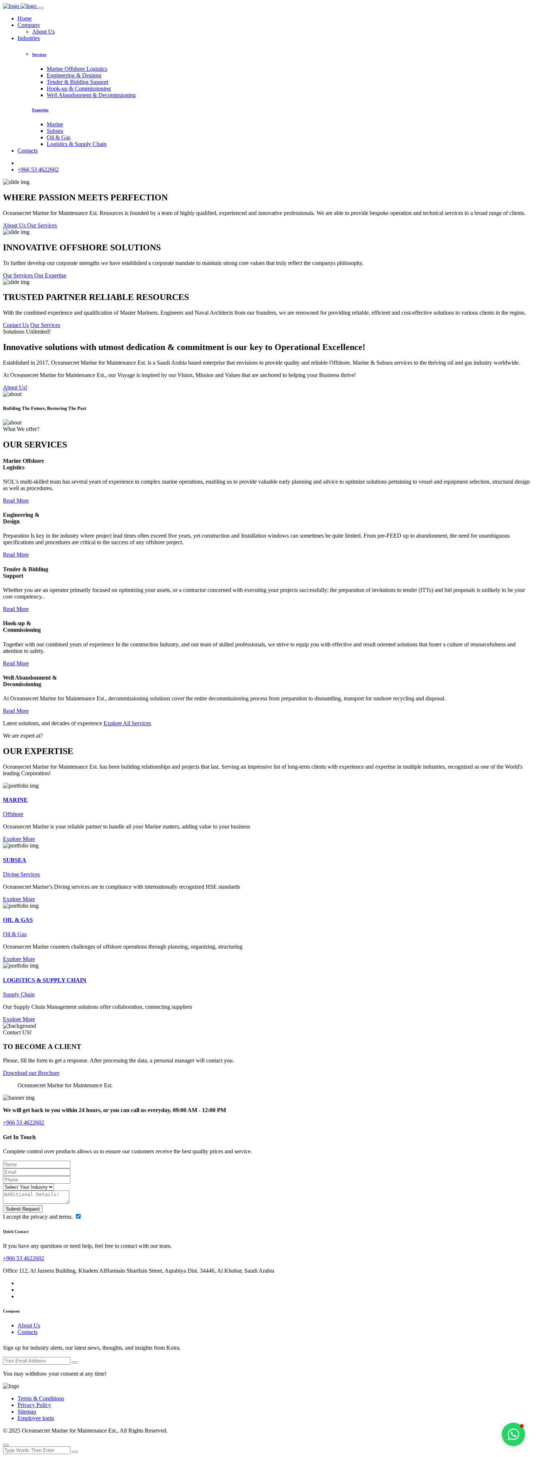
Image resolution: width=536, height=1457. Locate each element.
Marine (55, 124)
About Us (43, 31)
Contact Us (16, 325)
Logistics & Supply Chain (76, 144)
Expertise (40, 110)
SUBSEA (14, 860)
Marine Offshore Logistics (77, 69)
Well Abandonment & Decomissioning (91, 95)
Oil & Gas (58, 137)
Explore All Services (127, 723)
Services (39, 54)
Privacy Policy (34, 1405)
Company (29, 25)
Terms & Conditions (41, 1398)
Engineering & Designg (74, 75)
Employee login (36, 1418)
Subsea (55, 131)
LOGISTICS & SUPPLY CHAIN (44, 980)
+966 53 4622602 (38, 169)
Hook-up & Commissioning (79, 88)
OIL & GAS (18, 920)
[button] (513, 1434)
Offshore (13, 814)
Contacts (28, 150)
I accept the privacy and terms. (38, 1217)
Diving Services (21, 874)
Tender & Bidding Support (77, 82)
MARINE (15, 800)
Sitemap (27, 1411)
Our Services (45, 325)
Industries (29, 38)
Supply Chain (19, 994)
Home (25, 18)
